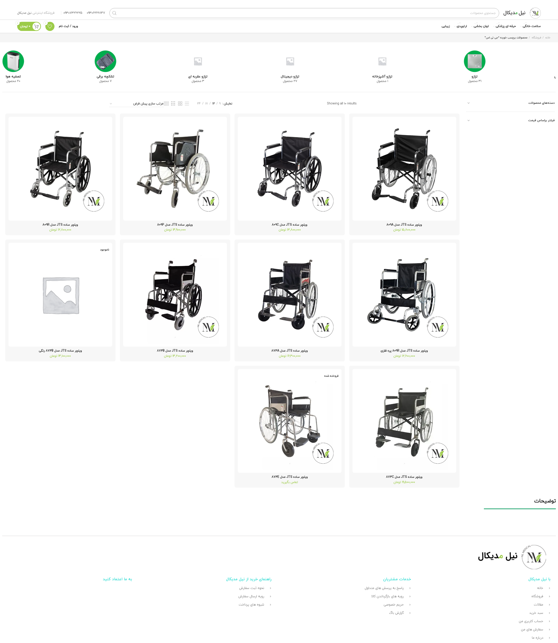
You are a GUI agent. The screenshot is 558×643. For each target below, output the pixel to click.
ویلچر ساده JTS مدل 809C (289, 225)
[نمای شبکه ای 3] (173, 104)
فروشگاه (536, 37)
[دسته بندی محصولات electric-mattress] (510, 68)
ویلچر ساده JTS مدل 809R (60, 225)
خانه (547, 37)
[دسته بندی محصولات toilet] (233, 59)
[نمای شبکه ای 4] (166, 104)
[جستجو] (114, 13)
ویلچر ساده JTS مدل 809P (175, 225)
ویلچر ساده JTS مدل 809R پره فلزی (404, 351)
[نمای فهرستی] (187, 104)
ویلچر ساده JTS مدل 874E (290, 477)
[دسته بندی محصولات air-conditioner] (417, 68)
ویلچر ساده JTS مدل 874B (175, 351)
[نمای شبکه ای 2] (180, 104)
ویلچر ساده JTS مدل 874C (404, 477)
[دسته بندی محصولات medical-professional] (48, 59)
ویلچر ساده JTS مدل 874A (289, 351)
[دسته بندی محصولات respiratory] (325, 68)
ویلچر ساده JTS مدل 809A (404, 225)
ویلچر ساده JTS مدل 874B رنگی (60, 351)
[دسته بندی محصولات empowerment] (140, 59)
